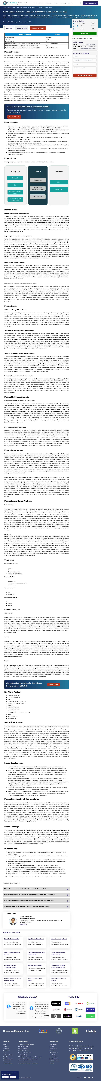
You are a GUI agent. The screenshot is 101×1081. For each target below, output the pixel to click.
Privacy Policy (53, 1048)
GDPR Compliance (54, 1061)
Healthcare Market (23, 1046)
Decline (13, 1077)
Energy (9, 7)
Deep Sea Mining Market (35, 965)
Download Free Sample (85, 75)
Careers (52, 1046)
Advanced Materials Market (25, 1061)
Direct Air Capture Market (11, 939)
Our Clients (6, 1048)
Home (4, 7)
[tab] (8, 28)
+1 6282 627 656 (92, 46)
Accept (5, 1077)
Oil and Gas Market (23, 1050)
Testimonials (6, 1050)
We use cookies (5, 1073)
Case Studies (53, 1044)
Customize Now (53, 684)
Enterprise (82, 29)
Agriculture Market (23, 1054)
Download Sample (14, 117)
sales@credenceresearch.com (88, 48)
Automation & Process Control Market (28, 1063)
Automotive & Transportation (26, 1044)
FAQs (4, 1052)
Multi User (82, 26)
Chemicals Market (23, 1048)
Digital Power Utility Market (36, 939)
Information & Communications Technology (29, 1057)
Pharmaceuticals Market (24, 1052)
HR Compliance (54, 1057)
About (4, 1044)
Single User (82, 23)
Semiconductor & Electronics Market (28, 1059)
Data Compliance (54, 1059)
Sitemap (52, 1063)
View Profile (23, 924)
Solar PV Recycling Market (59, 939)
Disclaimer (52, 1050)
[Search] (80, 3)
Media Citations (54, 1052)
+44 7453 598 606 (91, 44)
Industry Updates (7, 1063)
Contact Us (6, 1046)
